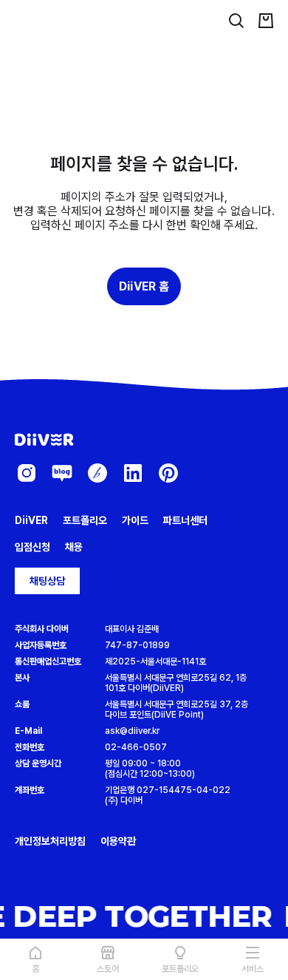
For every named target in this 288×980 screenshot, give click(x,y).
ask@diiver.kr (132, 731)
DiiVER (31, 520)
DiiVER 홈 (144, 286)
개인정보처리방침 (50, 841)
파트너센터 (185, 520)
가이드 (135, 520)
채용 (74, 547)
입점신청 (32, 547)
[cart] (266, 20)
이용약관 (118, 841)
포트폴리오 (85, 520)
